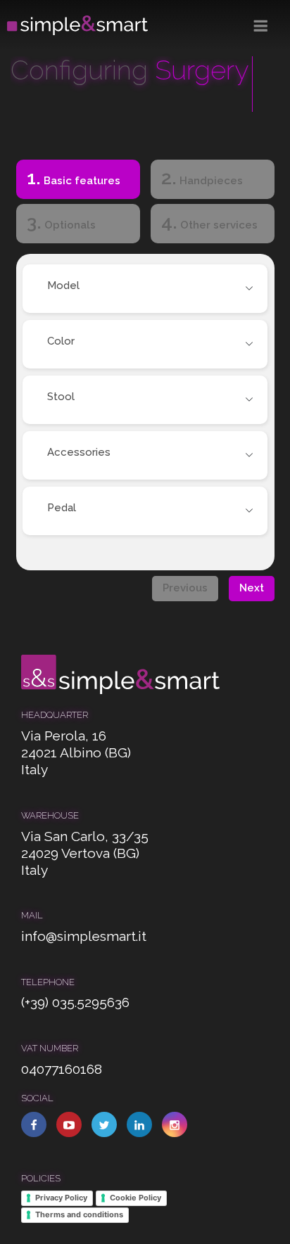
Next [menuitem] (251, 588)
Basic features (68, 177)
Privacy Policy (61, 1198)
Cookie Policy (135, 1198)
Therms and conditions (79, 1214)
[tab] (78, 182)
